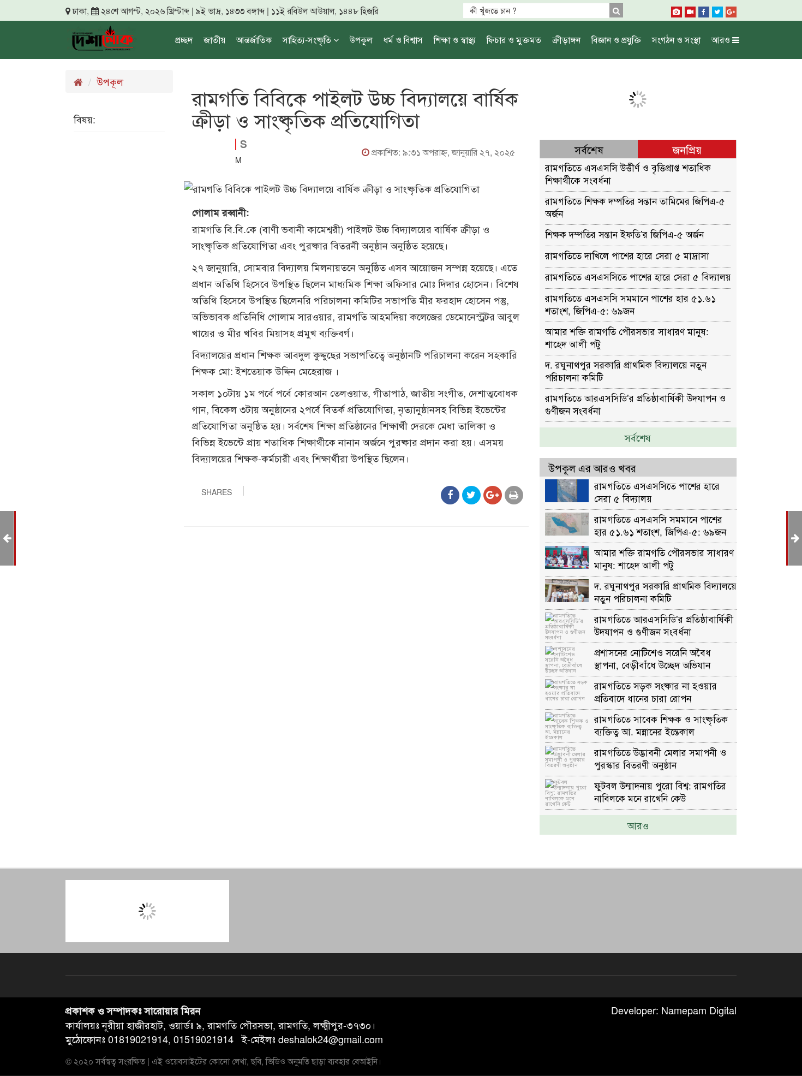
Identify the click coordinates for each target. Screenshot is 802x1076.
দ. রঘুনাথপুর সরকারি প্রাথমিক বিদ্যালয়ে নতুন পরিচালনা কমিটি (626, 370)
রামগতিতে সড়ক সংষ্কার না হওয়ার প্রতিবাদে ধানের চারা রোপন (655, 691)
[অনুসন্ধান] (616, 10)
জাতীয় (214, 39)
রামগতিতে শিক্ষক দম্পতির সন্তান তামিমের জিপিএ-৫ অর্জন (635, 206)
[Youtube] (690, 10)
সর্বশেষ (638, 437)
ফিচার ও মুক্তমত (514, 39)
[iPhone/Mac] (676, 10)
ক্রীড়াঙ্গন (566, 39)
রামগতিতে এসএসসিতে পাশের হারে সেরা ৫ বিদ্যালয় (638, 276)
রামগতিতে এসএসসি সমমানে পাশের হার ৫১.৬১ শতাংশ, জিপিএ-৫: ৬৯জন (630, 304)
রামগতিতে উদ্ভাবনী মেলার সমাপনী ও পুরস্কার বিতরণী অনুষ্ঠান (660, 758)
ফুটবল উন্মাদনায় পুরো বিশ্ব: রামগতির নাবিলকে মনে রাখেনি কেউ (660, 791)
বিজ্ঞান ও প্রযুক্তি (616, 39)
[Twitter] (717, 10)
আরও (721, 39)
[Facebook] (703, 10)
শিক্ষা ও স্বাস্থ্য (455, 39)
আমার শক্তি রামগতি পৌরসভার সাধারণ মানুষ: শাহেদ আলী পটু (627, 337)
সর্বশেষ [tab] (588, 149)
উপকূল (361, 39)
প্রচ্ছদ (184, 39)
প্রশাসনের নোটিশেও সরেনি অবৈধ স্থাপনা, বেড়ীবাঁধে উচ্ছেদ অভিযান (652, 658)
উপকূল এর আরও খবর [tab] (592, 467)
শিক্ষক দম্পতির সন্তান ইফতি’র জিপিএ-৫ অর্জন (624, 234)
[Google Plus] (731, 10)
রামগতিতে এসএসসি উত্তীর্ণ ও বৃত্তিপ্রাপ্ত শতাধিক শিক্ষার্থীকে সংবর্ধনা (628, 173)
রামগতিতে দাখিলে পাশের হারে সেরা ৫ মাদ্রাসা (627, 255)
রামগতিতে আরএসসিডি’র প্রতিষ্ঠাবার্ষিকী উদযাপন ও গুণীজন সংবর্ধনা (635, 403)
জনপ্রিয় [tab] (687, 149)
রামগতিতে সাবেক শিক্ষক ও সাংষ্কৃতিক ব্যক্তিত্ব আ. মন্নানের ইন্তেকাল (661, 724)
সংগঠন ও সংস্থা (676, 39)
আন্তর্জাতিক (254, 39)
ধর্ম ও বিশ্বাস (403, 39)
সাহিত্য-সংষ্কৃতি (308, 39)
